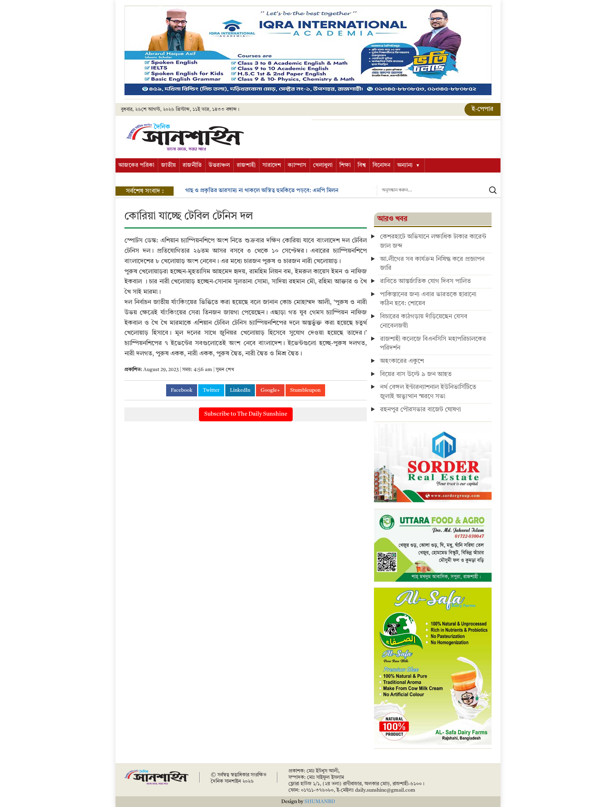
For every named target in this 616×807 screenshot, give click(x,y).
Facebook (181, 390)
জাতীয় (168, 165)
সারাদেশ (271, 165)
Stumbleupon (305, 390)
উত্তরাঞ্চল (219, 165)
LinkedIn (240, 390)
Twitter (211, 390)
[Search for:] (438, 190)
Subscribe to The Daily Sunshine (245, 414)
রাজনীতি (192, 165)
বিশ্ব (362, 165)
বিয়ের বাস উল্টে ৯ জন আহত (416, 374)
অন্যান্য (405, 165)
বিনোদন (381, 165)
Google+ (270, 390)
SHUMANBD (319, 801)
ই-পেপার (482, 109)
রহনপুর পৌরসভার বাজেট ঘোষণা (420, 409)
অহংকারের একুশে (402, 361)
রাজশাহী (246, 165)
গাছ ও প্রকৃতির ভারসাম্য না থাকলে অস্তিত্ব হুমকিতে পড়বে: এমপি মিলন (261, 191)
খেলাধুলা (323, 165)
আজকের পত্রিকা (136, 165)
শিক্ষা (345, 165)
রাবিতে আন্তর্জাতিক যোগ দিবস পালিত (425, 281)
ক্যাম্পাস (297, 165)
